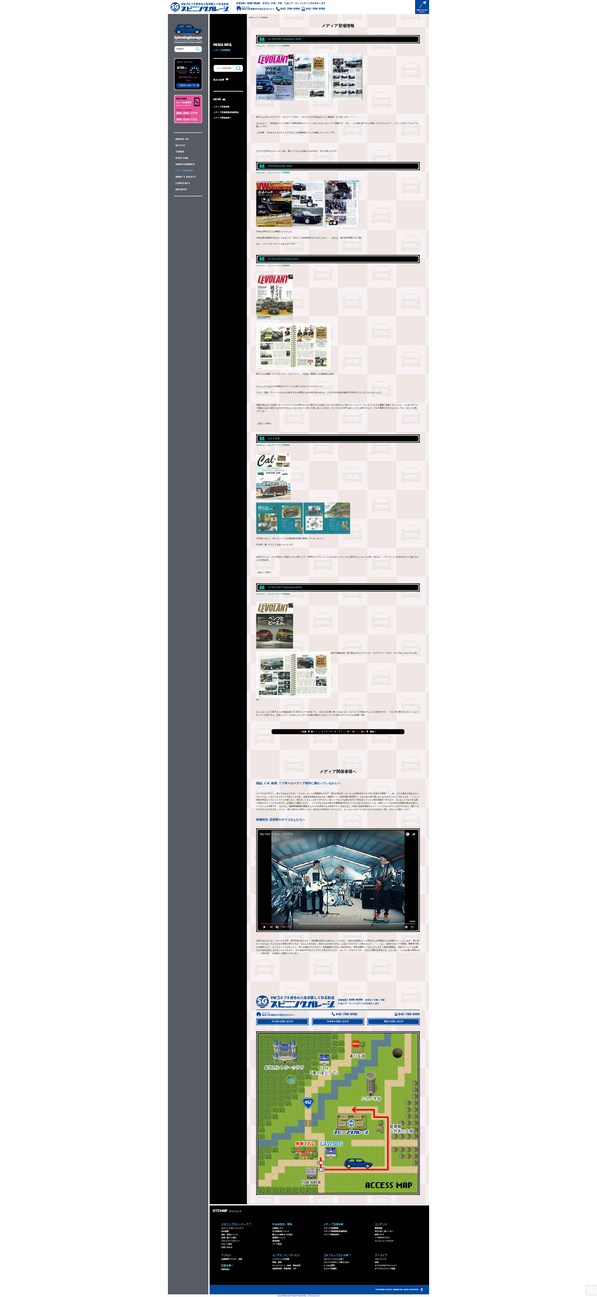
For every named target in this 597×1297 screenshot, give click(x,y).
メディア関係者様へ (222, 118)
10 (348, 731)
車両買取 (276, 1241)
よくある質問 (329, 1265)
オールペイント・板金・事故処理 (286, 1265)
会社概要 (225, 1231)
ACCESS (180, 145)
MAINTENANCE (185, 164)
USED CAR (182, 158)
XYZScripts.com (314, 1296)
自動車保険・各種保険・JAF (284, 1268)
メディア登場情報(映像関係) (226, 112)
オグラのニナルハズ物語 (385, 1268)
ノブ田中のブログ (382, 1238)
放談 (377, 1262)
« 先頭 (303, 731)
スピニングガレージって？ (232, 1228)
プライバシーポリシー (230, 1241)
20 (353, 731)
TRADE (180, 151)
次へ (363, 731)
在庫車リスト (278, 1228)
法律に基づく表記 (228, 1238)
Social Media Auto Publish (286, 1296)
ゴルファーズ (380, 1259)
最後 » (373, 731)
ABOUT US (182, 139)
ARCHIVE (181, 189)
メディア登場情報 (221, 107)
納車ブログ (379, 1234)
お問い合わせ (226, 1247)
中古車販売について (280, 1231)
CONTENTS (183, 183)
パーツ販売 (277, 1244)
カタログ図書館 (330, 1268)
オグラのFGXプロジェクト (386, 1265)
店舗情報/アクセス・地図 (231, 1259)
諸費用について (278, 1238)
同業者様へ (226, 1269)
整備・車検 (277, 1262)
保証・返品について (229, 1234)
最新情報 (378, 1228)
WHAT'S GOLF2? (186, 177)
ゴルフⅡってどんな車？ (334, 1259)
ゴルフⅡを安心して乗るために (337, 1262)
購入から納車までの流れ (282, 1234)
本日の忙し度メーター (384, 1231)
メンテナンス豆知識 (280, 1259)
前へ (313, 731)
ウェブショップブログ (384, 1241)
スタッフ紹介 (226, 1244)
